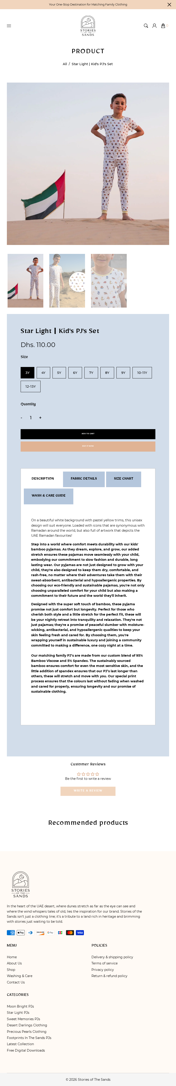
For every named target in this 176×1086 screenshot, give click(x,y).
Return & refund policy (109, 976)
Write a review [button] (88, 791)
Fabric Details (84, 479)
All (65, 64)
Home (12, 957)
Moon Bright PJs (20, 1006)
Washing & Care (19, 976)
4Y (43, 373)
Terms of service (104, 963)
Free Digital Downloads (26, 1050)
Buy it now (88, 446)
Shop (11, 970)
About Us (14, 963)
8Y (107, 373)
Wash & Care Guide (49, 496)
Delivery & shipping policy (112, 957)
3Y (27, 373)
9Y (123, 373)
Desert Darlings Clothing (27, 1025)
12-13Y (30, 386)
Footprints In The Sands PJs (29, 1038)
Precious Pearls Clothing (27, 1032)
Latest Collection (20, 1044)
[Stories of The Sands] (88, 25)
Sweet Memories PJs (23, 1019)
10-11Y (142, 373)
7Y (91, 373)
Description (43, 479)
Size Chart (123, 479)
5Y (59, 373)
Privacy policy (102, 970)
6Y (75, 373)
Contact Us (16, 982)
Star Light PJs (18, 1013)
